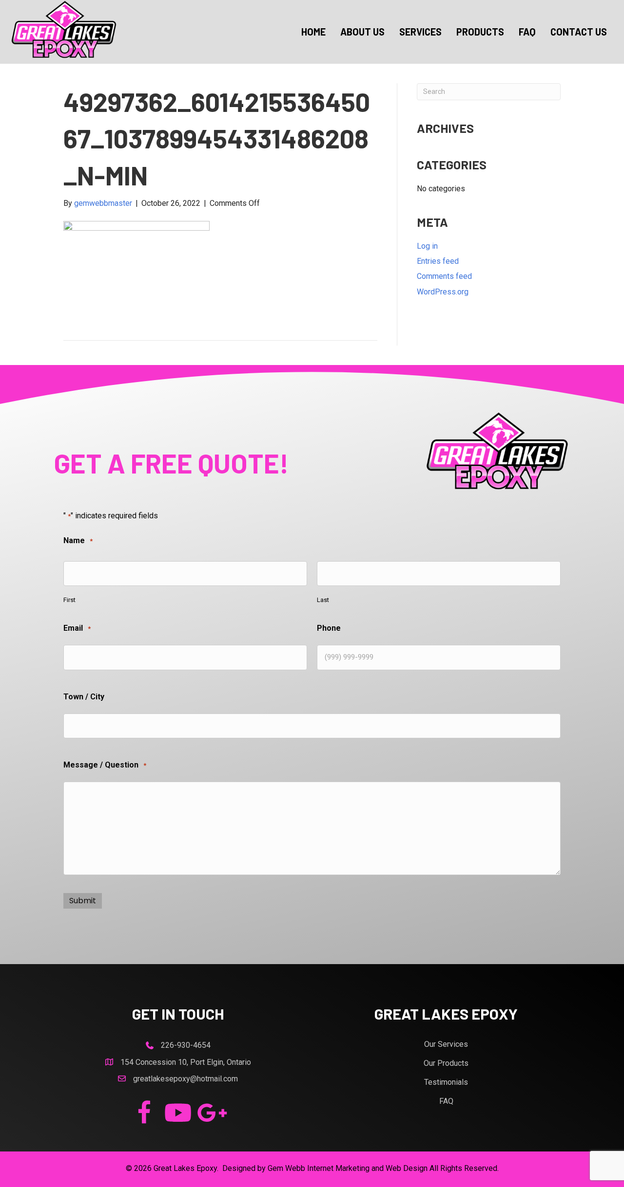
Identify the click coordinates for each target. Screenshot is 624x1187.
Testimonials (446, 1082)
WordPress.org (442, 291)
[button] (143, 1112)
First (69, 599)
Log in (427, 246)
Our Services (446, 1044)
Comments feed (444, 276)
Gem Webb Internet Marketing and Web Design (348, 1168)
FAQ (446, 1101)
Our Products (446, 1063)
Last (323, 599)
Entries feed (438, 261)
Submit (82, 900)
